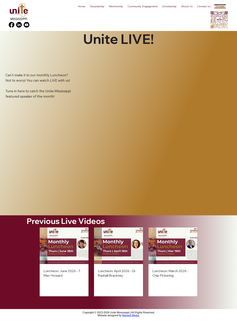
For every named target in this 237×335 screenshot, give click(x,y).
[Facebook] (11, 25)
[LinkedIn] (19, 25)
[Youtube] (26, 25)
